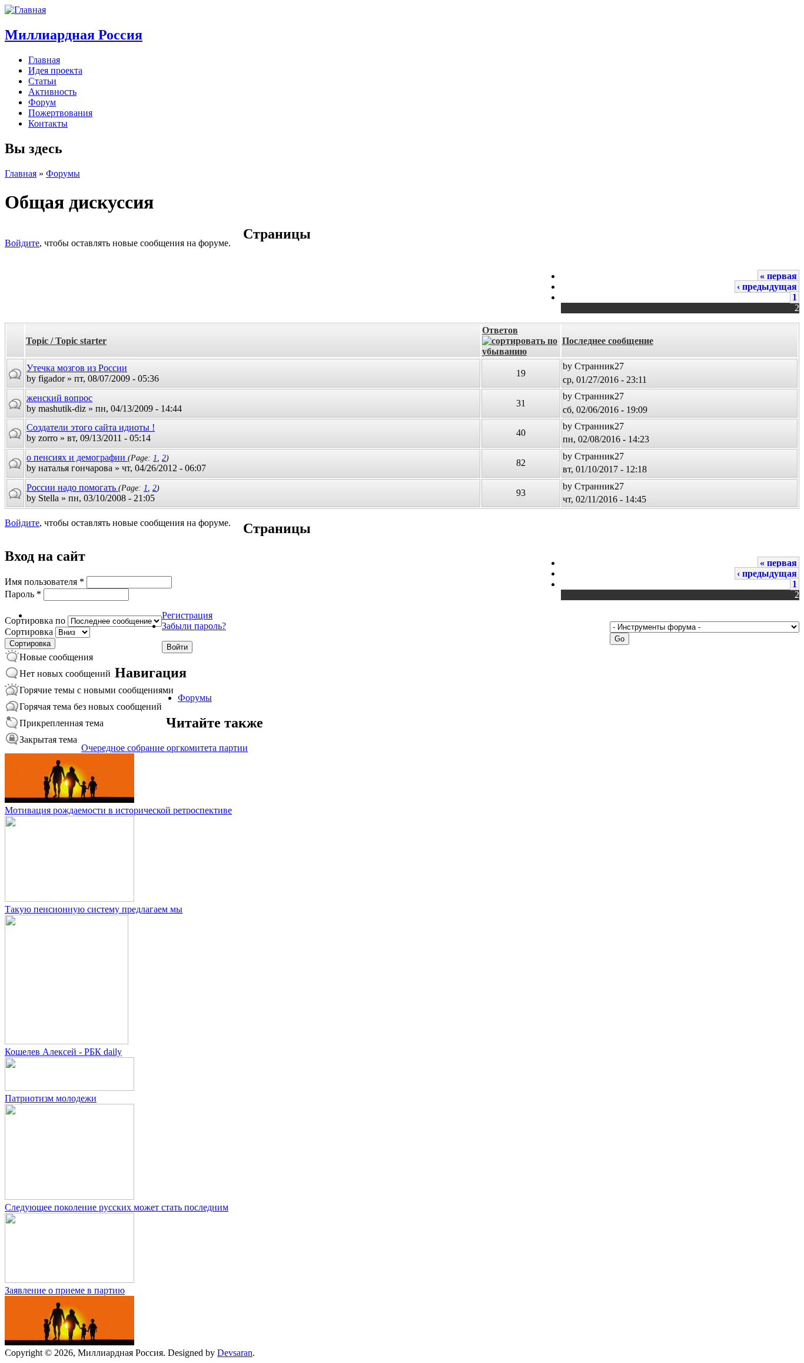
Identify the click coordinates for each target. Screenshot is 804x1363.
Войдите (22, 243)
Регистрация (187, 615)
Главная (44, 60)
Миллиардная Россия (73, 34)
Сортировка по (36, 621)
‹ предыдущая (767, 287)
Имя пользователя (44, 582)
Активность (52, 92)
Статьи (42, 81)
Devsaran (235, 1353)
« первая (778, 276)
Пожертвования (60, 113)
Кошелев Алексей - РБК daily (63, 1052)
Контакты (48, 123)
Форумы (63, 173)
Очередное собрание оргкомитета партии (164, 748)
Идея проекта (55, 70)
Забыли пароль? (194, 626)
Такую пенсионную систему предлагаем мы (93, 909)
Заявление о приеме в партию (65, 1290)
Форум (42, 102)
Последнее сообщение (607, 341)
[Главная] (25, 10)
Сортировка (30, 632)
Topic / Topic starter (66, 341)
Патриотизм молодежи (51, 1098)
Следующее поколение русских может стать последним (116, 1207)
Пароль (23, 594)
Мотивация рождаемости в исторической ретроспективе (118, 810)
